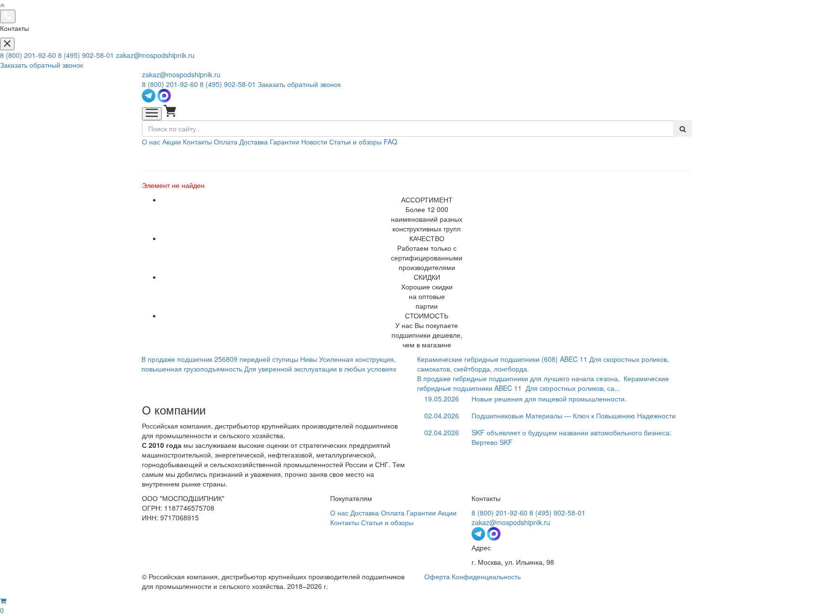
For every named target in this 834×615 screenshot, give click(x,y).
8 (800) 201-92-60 (28, 55)
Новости (314, 141)
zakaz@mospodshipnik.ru (155, 55)
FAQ (390, 141)
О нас (151, 141)
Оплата (225, 141)
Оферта (437, 576)
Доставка (253, 141)
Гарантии (284, 141)
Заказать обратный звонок (41, 65)
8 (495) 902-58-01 (86, 55)
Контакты (197, 141)
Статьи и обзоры (355, 141)
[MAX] (164, 99)
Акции (171, 141)
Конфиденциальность (486, 576)
